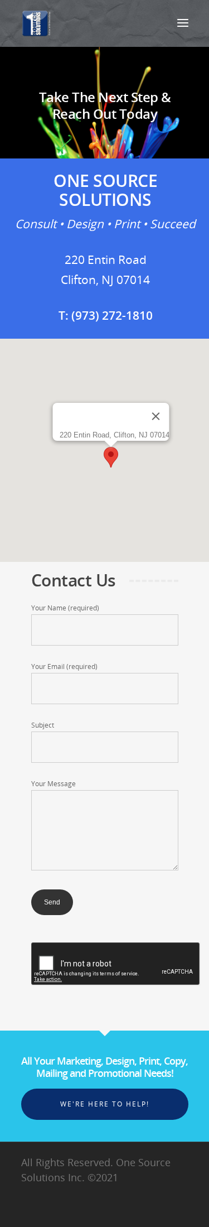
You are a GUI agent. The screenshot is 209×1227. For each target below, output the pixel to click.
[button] (111, 457)
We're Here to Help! (104, 1104)
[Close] (156, 416)
